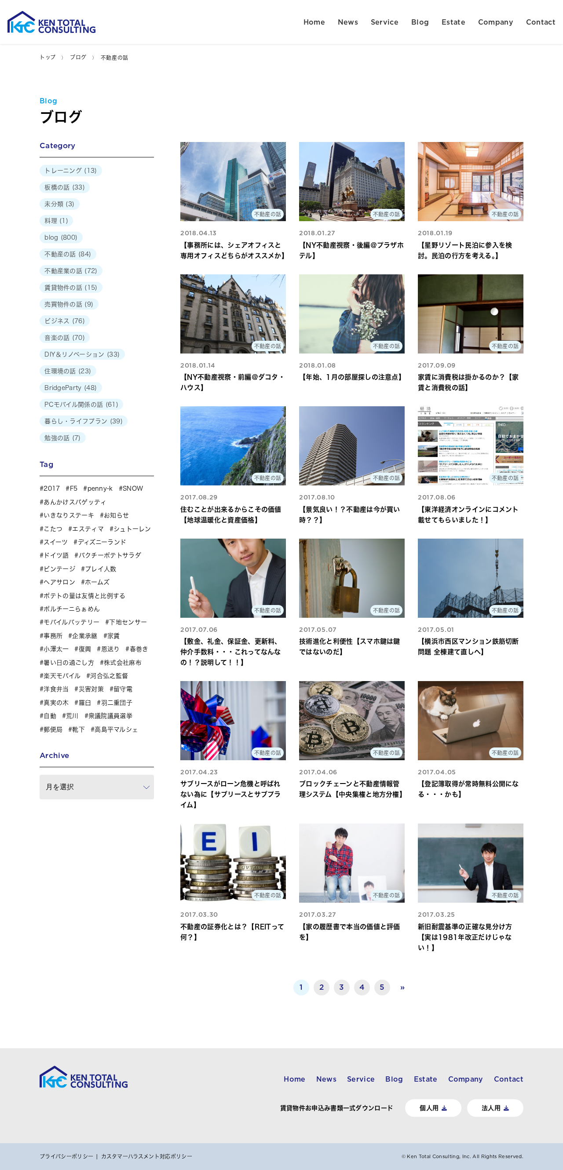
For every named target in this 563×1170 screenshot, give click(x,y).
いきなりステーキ (69, 515)
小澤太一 (56, 649)
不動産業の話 (63, 271)
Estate (453, 22)
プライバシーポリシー (66, 1156)
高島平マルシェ (116, 729)
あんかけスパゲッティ (75, 502)
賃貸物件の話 (63, 287)
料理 (50, 221)
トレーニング (63, 171)
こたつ (53, 529)
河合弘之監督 (109, 676)
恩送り (110, 649)
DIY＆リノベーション (74, 354)
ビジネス (56, 321)
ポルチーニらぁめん (72, 609)
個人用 (429, 1108)
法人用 (491, 1108)
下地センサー (128, 622)
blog (51, 237)
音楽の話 (56, 338)
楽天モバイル (62, 676)
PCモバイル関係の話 (73, 404)
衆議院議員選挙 (110, 716)
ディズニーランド (102, 542)
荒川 (72, 716)
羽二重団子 (116, 703)
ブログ (78, 57)
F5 (73, 488)
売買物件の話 (63, 304)
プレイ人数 (101, 569)
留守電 (122, 689)
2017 (52, 488)
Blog (420, 22)
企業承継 (84, 636)
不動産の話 (60, 254)
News (348, 22)
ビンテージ (59, 569)
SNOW (133, 488)
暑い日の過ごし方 (69, 663)
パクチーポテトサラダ (110, 555)
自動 (50, 716)
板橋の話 (56, 187)
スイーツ (56, 542)
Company (495, 22)
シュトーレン (132, 529)
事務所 (53, 636)
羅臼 (85, 703)
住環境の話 (60, 371)
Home (314, 22)
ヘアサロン (59, 582)
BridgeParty (63, 388)
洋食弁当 (56, 689)
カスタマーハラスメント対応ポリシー (146, 1156)
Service (384, 22)
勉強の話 (56, 438)
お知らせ (116, 515)
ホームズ (97, 582)
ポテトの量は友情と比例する (84, 596)
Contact (541, 22)
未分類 (53, 204)
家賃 (113, 636)
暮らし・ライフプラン (75, 421)
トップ (48, 57)
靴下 (78, 729)
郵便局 (53, 729)
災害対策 (91, 689)
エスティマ (88, 529)
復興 (85, 649)
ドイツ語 (56, 555)
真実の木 (56, 703)
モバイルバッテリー (71, 622)
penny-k (100, 488)
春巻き (139, 649)
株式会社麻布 (123, 663)
